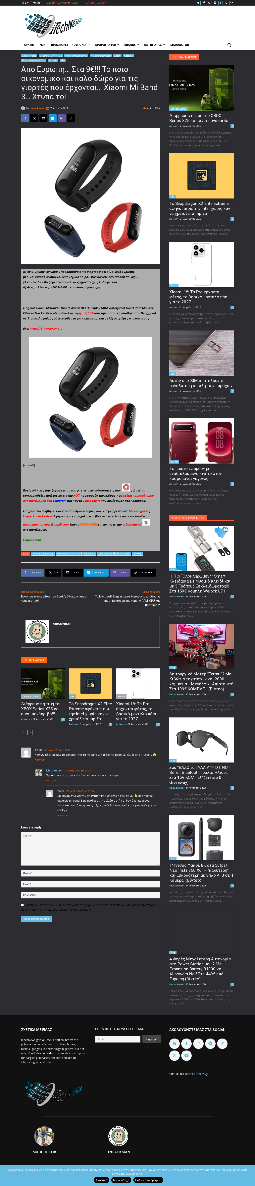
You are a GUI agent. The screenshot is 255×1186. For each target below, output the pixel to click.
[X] (226, 3)
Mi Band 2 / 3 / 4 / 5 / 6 (51, 55)
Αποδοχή (101, 1180)
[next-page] (29, 732)
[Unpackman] (23, 108)
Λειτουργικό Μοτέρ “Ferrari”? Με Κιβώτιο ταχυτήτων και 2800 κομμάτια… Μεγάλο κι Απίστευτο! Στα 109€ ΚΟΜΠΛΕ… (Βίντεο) (201, 681)
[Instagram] (209, 3)
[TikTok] (220, 3)
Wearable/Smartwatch (101, 55)
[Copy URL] (71, 118)
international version (68, 553)
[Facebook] (204, 3)
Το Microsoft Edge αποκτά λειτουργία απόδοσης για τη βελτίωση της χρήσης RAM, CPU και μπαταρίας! (127, 601)
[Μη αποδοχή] (250, 1175)
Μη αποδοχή (121, 1180)
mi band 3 (89, 553)
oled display (105, 553)
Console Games (31, 696)
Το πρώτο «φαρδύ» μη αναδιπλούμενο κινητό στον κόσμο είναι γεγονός (195, 473)
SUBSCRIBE (88, 524)
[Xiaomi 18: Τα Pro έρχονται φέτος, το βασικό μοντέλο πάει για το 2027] (138, 683)
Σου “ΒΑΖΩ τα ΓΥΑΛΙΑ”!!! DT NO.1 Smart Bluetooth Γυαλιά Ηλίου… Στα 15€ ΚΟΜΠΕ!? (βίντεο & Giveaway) (200, 775)
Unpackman (36, 108)
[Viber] (62, 118)
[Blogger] (198, 3)
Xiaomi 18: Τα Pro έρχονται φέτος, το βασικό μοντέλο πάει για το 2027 (136, 711)
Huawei (174, 461)
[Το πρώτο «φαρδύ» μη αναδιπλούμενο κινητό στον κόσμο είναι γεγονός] (201, 441)
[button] (229, 45)
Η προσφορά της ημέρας (33, 60)
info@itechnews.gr (196, 1074)
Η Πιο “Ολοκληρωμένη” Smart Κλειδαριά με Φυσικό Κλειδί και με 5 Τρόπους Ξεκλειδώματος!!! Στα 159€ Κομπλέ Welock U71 (199, 583)
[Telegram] (215, 3)
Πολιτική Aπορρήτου (148, 1180)
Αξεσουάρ (128, 55)
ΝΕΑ (63, 60)
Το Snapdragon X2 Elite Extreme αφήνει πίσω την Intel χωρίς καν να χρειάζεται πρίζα (90, 711)
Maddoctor (54, 770)
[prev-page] (23, 732)
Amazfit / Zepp (29, 55)
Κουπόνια (53, 60)
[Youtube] (231, 3)
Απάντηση (40, 759)
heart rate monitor (43, 553)
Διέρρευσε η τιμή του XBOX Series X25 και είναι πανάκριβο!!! (41, 709)
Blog (173, 569)
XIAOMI (137, 553)
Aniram (25, 719)
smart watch (123, 553)
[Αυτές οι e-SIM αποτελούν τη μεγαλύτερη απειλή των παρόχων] (201, 353)
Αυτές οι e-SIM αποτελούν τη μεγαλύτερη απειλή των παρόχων (200, 383)
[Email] (43, 118)
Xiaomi (117, 55)
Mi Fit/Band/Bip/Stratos (76, 55)
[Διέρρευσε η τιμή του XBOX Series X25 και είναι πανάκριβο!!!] (43, 683)
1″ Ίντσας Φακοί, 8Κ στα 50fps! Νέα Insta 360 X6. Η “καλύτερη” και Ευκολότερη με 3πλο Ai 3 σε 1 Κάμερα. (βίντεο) (201, 873)
